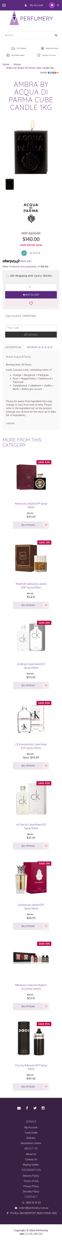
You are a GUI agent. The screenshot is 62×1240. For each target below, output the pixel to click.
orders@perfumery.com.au (33, 1207)
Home (6, 64)
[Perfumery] (31, 18)
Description (13, 347)
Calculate (32, 334)
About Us (31, 1154)
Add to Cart (32, 294)
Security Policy (31, 1191)
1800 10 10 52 (33, 1202)
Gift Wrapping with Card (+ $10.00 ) (31, 275)
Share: (44, 72)
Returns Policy (31, 1175)
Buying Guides (31, 1164)
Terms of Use (31, 1180)
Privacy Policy (31, 1186)
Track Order (31, 1132)
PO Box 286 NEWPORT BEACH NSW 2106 (33, 1213)
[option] (31, 147)
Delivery (31, 1137)
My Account (36, 5)
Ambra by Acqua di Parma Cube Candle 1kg (30, 67)
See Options (28, 525)
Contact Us (31, 1159)
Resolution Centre (31, 1143)
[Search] (56, 35)
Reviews (33, 347)
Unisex (17, 64)
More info (25, 261)
